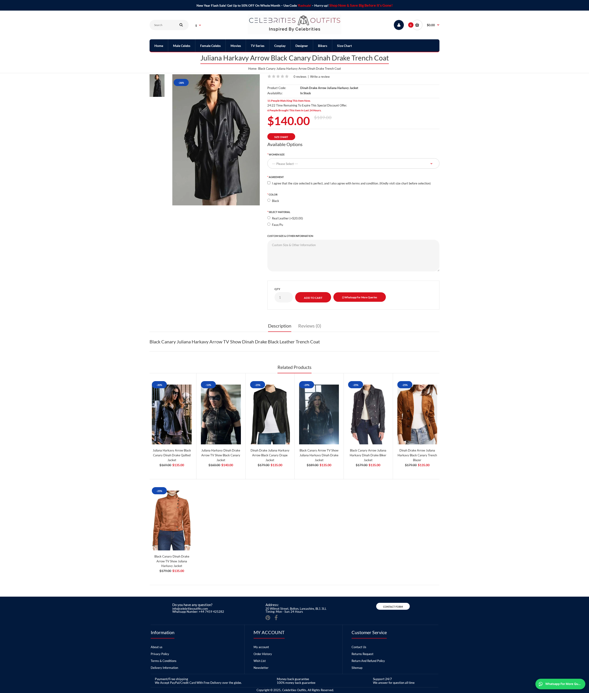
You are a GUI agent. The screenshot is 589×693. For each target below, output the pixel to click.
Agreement (276, 176)
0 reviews (300, 76)
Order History (263, 654)
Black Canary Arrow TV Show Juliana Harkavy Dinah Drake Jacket (319, 455)
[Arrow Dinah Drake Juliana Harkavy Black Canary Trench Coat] (216, 139)
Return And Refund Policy (368, 661)
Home (252, 68)
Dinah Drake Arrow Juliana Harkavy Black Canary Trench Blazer (417, 455)
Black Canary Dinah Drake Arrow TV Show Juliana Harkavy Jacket (171, 561)
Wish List (260, 661)
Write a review (320, 76)
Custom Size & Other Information (290, 235)
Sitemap (357, 668)
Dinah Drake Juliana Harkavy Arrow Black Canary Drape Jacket (270, 455)
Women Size (277, 154)
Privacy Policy (160, 654)
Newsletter (261, 668)
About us (156, 647)
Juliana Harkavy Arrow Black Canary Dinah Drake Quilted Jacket (172, 455)
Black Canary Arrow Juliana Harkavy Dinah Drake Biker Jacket (368, 455)
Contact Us (359, 647)
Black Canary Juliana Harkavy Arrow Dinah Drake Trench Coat (299, 68)
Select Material (279, 211)
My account (261, 647)
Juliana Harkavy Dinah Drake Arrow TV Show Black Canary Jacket (220, 455)
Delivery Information (164, 668)
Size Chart (281, 136)
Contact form (393, 606)
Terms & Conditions (163, 661)
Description (279, 325)
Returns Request (362, 654)
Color (273, 194)
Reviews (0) (309, 325)
